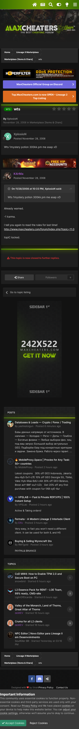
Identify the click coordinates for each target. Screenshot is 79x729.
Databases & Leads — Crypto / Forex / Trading (43, 422)
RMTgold (23, 544)
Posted (29, 138)
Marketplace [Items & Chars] (46, 122)
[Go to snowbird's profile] (10, 575)
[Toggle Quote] (9, 188)
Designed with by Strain (25, 687)
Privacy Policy (46, 687)
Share (20, 277)
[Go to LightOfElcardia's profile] (10, 591)
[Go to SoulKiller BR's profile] (10, 635)
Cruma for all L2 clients (28, 621)
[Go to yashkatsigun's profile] (10, 424)
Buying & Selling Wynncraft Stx (33, 541)
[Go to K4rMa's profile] (7, 176)
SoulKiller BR (22, 640)
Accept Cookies (14, 723)
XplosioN (12, 118)
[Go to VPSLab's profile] (10, 499)
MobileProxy (25, 467)
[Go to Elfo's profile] (10, 521)
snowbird (20, 581)
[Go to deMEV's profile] (10, 607)
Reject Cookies (38, 723)
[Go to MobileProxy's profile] (10, 461)
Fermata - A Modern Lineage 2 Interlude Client (42, 519)
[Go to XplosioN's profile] (7, 136)
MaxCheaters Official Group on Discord (39, 84)
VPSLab (22, 504)
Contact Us (62, 687)
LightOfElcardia (23, 597)
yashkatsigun (25, 426)
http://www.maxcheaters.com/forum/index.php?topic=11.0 (39, 229)
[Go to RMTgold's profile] (10, 543)
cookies (66, 705)
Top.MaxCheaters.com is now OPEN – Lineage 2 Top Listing (39, 96)
